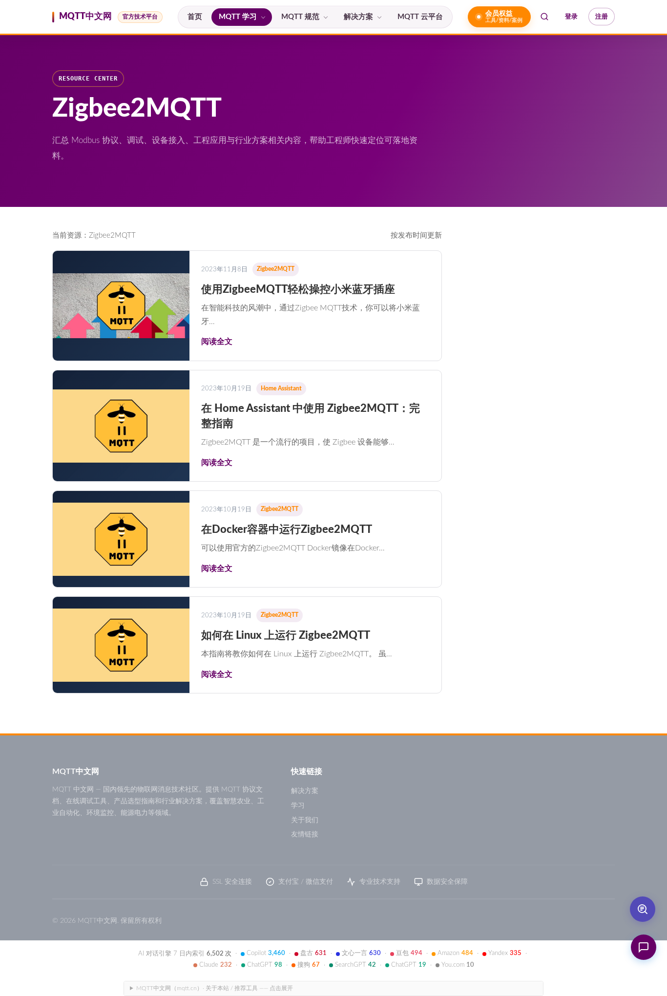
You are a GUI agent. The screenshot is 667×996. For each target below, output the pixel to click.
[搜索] (544, 16)
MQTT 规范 (300, 16)
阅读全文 (216, 342)
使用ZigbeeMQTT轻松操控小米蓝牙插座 (298, 289)
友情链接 (304, 834)
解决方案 (358, 16)
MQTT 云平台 (420, 16)
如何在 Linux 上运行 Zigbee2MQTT (285, 635)
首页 (195, 16)
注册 (601, 16)
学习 (298, 805)
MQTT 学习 (238, 16)
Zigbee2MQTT (275, 269)
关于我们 (304, 820)
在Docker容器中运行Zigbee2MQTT (286, 529)
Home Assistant (281, 388)
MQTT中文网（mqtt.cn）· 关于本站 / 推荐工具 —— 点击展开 (214, 988)
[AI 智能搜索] (642, 909)
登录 (571, 16)
